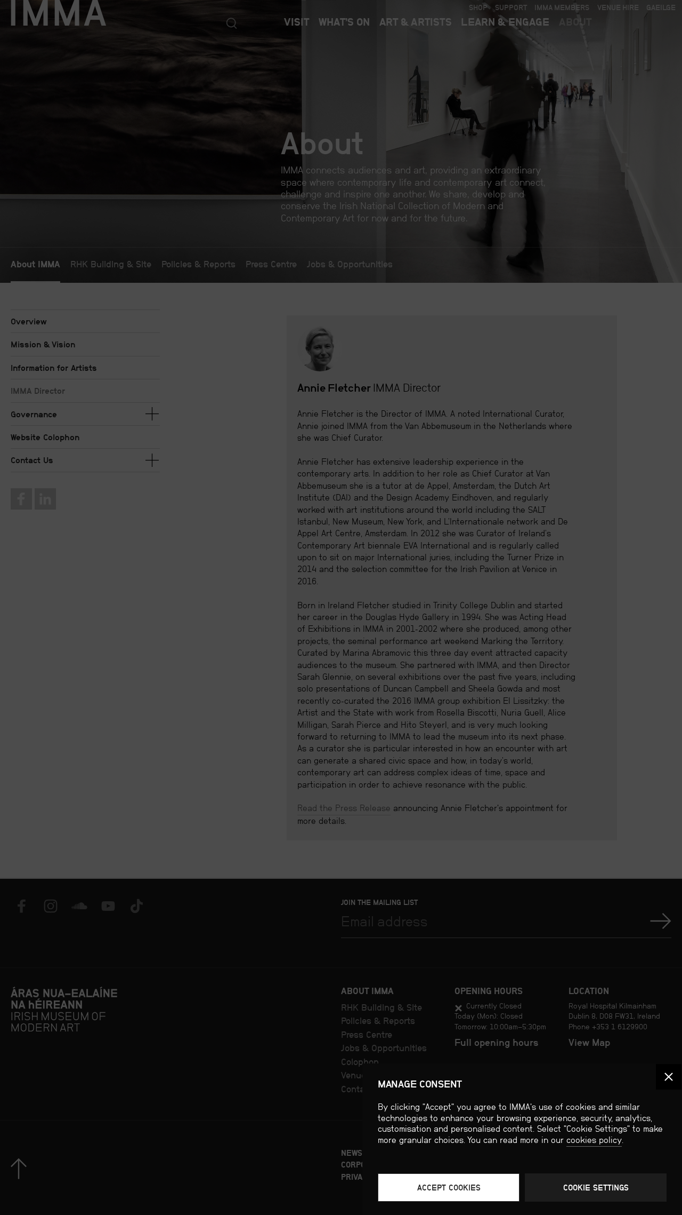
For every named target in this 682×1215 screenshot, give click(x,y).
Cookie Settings (596, 1187)
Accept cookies (449, 1187)
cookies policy (594, 1140)
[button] (668, 1077)
